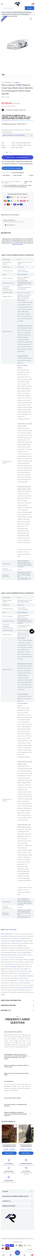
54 (13, 77)
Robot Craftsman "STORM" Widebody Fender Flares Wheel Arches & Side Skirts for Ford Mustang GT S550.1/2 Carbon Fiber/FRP (17, 89)
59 (20, 77)
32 (14, 76)
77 (16, 79)
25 (5, 76)
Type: (3, 145)
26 (6, 76)
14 (21, 74)
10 (16, 74)
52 (10, 77)
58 (18, 77)
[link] (15, 1126)
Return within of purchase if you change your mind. (17, 186)
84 (26, 79)
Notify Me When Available (12, 168)
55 (14, 77)
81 (22, 79)
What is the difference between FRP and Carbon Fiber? (16, 1066)
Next (32, 1140)
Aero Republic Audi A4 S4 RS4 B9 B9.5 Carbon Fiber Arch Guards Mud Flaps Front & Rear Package (9, 1145)
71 (8, 79)
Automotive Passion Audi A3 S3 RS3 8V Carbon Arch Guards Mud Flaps (26, 1145)
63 (25, 77)
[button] (17, 117)
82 (23, 79)
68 (32, 77)
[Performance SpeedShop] (17, 4)
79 (19, 79)
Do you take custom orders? (12, 1098)
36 (20, 76)
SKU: (3, 143)
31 (13, 76)
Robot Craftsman (22, 274)
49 (6, 77)
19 (28, 74)
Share (31, 175)
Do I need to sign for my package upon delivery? (15, 1105)
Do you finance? (9, 1081)
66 (29, 77)
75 (14, 79)
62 (24, 77)
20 (29, 74)
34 (17, 76)
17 (25, 74)
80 (20, 79)
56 (16, 77)
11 (17, 74)
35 (18, 76)
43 (29, 76)
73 (11, 79)
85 (27, 79)
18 (27, 74)
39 (24, 76)
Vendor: (4, 147)
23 (2, 76)
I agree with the (13, 172)
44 (31, 76)
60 (21, 77)
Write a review (5, 97)
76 (15, 79)
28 (9, 76)
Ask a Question (10, 225)
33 (16, 76)
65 (28, 77)
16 (24, 74)
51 (9, 77)
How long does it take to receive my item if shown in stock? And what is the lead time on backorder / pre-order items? (16, 1057)
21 (31, 74)
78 (18, 79)
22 (32, 74)
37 (21, 76)
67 (31, 77)
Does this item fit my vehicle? (13, 1032)
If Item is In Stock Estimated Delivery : (12, 182)
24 (3, 76)
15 (23, 74)
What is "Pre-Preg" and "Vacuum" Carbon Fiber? (16, 1074)
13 (20, 74)
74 (12, 79)
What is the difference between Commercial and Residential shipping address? (15, 1114)
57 (17, 77)
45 (32, 76)
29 (10, 76)
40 (25, 76)
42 (28, 76)
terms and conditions (18, 172)
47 (3, 77)
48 (5, 77)
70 (7, 79)
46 (2, 77)
